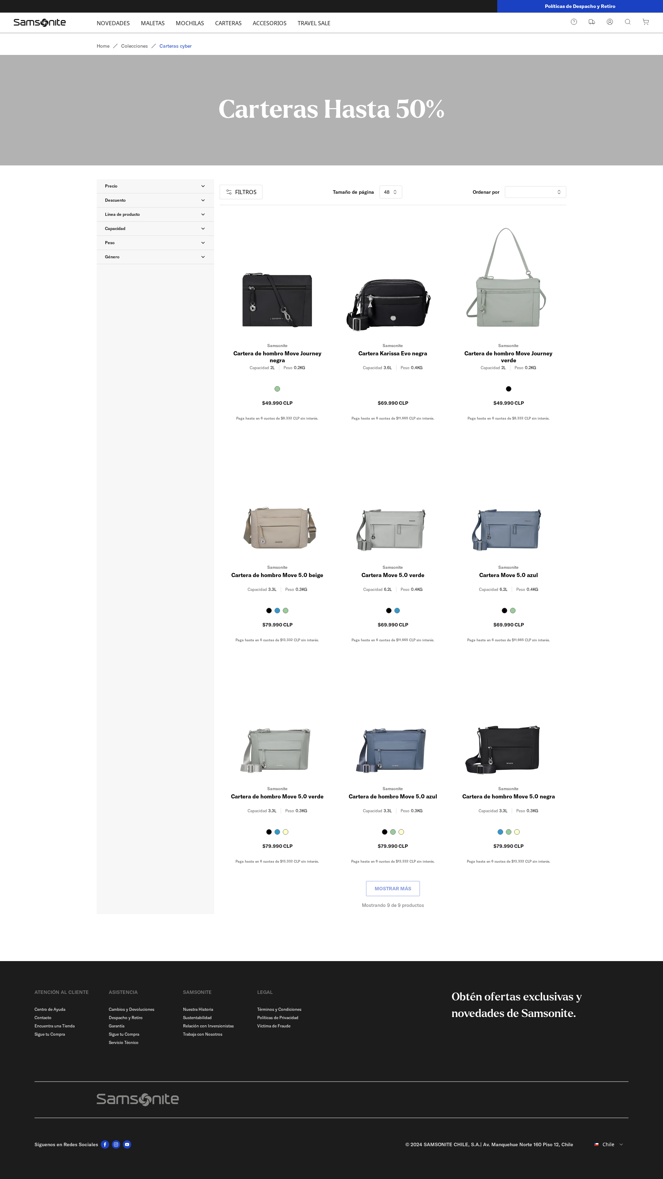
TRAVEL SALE (314, 23)
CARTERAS (228, 23)
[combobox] (603, 1144)
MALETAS (153, 23)
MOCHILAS (190, 23)
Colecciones (134, 46)
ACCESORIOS (270, 23)
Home (103, 46)
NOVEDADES (113, 23)
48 (387, 192)
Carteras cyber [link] (176, 46)
